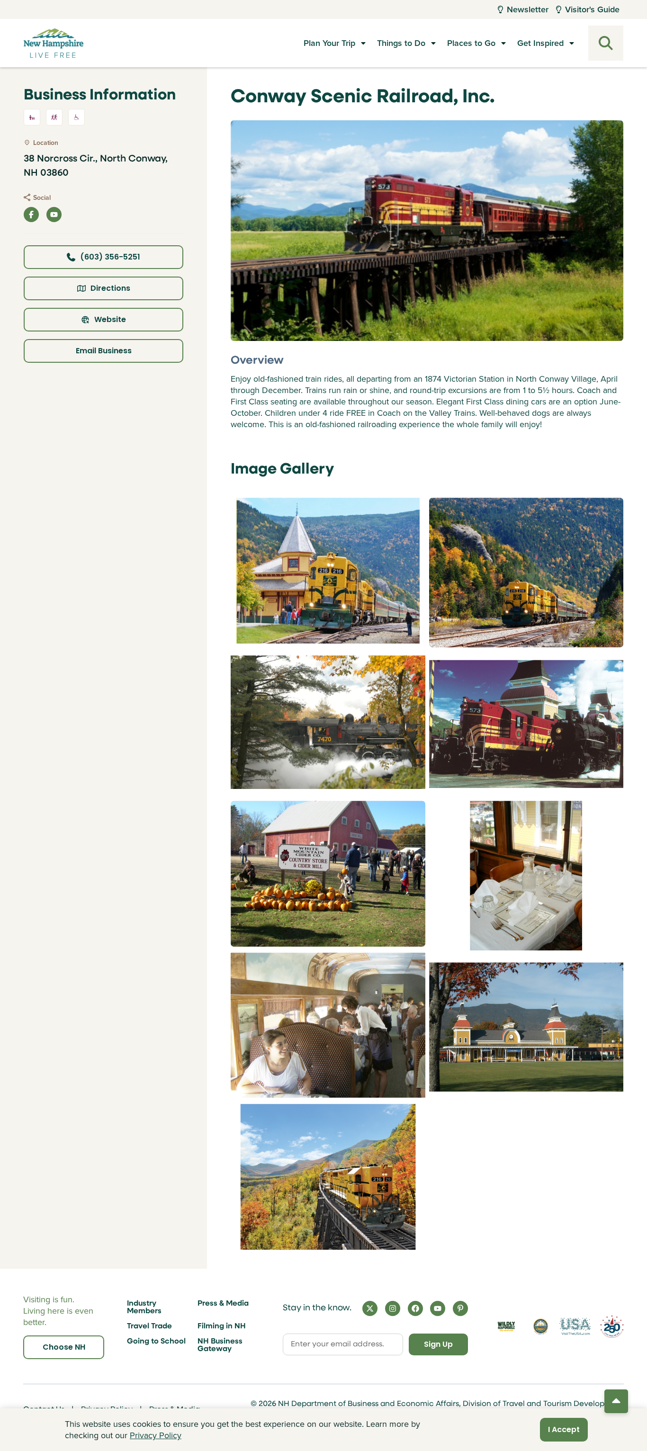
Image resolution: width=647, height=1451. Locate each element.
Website (110, 319)
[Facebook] (415, 1308)
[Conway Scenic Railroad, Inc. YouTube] (54, 214)
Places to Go (471, 43)
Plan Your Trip (329, 43)
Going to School (156, 1341)
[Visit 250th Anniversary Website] (612, 1326)
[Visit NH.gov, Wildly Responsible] (506, 1327)
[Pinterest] (460, 1308)
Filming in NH (222, 1326)
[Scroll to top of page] (616, 1401)
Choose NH (64, 1347)
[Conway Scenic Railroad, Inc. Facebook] (31, 214)
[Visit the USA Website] (575, 1326)
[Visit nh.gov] (540, 1326)
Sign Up (438, 1344)
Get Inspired (540, 43)
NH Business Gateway (220, 1345)
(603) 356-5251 (110, 256)
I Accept (564, 1429)
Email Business (104, 350)
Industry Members (144, 1307)
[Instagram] (392, 1308)
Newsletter (527, 9)
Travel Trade (149, 1326)
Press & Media (223, 1304)
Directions (110, 288)
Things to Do (401, 43)
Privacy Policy (155, 1435)
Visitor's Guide (592, 9)
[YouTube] (437, 1308)
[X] (369, 1308)
